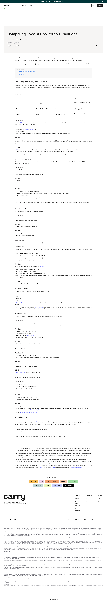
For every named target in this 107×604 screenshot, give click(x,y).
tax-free (34, 364)
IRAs (41, 481)
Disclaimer (94, 519)
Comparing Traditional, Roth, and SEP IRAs (26, 71)
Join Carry (100, 5)
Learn (88, 498)
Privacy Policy (88, 519)
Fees (99, 500)
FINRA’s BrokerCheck (48, 543)
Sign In (94, 5)
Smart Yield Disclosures (27, 572)
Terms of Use (100, 519)
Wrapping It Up (21, 74)
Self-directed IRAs (19, 302)
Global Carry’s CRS (12, 543)
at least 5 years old (30, 335)
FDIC (85, 546)
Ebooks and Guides (90, 500)
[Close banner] (102, 1)
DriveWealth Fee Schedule (90, 542)
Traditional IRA (19, 122)
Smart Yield (73, 481)
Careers (99, 501)
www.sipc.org (68, 543)
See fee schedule (70, 549)
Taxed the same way (20, 372)
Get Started (67, 485)
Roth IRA (18, 140)
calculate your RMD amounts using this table (32, 409)
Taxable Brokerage (52, 481)
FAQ (87, 501)
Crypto (48, 485)
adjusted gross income (28, 129)
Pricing (31, 5)
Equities (63, 481)
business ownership (30, 58)
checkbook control (38, 307)
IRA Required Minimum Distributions (28, 412)
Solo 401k (33, 481)
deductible (49, 243)
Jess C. (17, 39)
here (62, 1)
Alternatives (56, 485)
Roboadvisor (38, 485)
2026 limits (41, 266)
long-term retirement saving (41, 421)
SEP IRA (18, 149)
